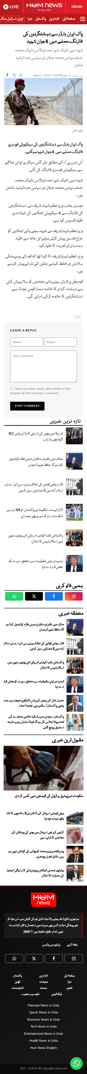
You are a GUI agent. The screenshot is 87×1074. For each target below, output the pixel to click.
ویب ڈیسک (77, 76)
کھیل (17, 982)
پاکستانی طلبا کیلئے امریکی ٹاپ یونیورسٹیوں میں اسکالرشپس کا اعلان (35, 538)
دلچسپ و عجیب (30, 994)
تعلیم (69, 988)
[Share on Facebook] (7, 75)
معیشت (43, 982)
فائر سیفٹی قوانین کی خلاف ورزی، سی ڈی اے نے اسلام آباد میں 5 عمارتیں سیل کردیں (34, 487)
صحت (43, 988)
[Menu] (82, 21)
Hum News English (43, 1048)
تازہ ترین (54, 19)
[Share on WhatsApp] (21, 75)
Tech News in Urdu (43, 1026)
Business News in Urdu (43, 1019)
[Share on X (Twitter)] (14, 75)
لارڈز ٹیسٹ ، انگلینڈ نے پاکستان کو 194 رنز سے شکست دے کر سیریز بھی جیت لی (35, 513)
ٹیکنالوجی (56, 994)
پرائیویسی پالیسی (51, 944)
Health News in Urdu (43, 1040)
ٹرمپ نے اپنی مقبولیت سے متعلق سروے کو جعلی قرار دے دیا (36, 564)
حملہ (77, 317)
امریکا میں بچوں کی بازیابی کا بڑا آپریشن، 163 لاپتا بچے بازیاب (35, 436)
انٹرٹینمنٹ (18, 988)
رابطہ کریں (72, 944)
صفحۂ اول (69, 19)
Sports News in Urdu (43, 1012)
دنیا (30, 19)
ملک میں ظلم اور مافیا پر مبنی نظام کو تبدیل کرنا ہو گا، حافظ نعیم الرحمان (36, 462)
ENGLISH (77, 6)
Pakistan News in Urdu (43, 1005)
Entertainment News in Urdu (43, 1033)
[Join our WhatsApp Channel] (76, 1063)
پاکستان (40, 19)
